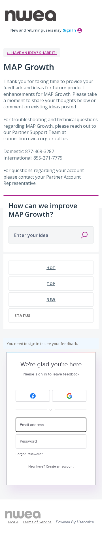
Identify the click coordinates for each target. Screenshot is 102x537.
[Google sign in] (69, 396)
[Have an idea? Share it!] (30, 15)
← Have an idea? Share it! (32, 52)
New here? (51, 466)
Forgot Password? (29, 454)
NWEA (13, 521)
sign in (69, 30)
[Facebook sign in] (33, 396)
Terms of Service (37, 521)
